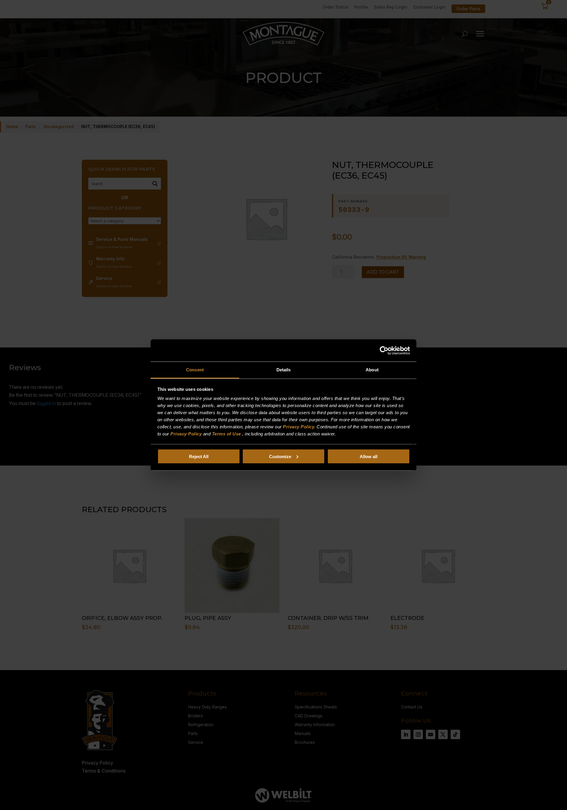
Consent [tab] (195, 369)
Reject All (198, 456)
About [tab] (372, 369)
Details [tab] (283, 369)
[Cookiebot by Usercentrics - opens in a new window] (384, 350)
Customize (280, 456)
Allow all (368, 456)
